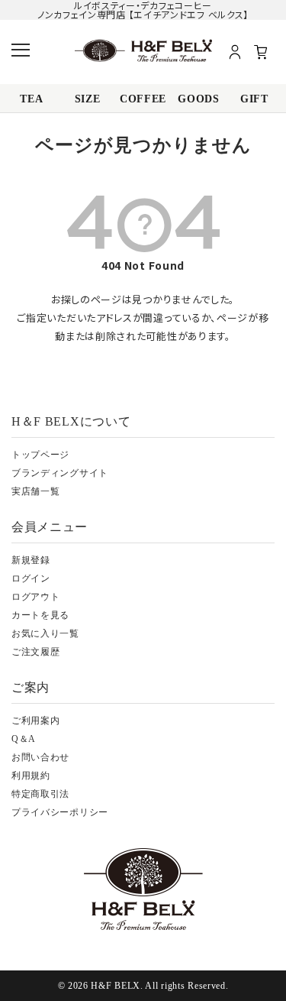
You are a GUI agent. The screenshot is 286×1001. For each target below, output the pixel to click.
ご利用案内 (35, 720)
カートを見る (40, 615)
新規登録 (30, 560)
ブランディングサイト (59, 473)
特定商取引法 (40, 794)
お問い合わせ (40, 757)
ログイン (30, 578)
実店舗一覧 (35, 491)
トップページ (40, 454)
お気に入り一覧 (45, 633)
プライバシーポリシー (59, 812)
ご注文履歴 (35, 651)
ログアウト (35, 596)
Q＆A (23, 739)
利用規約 (30, 775)
